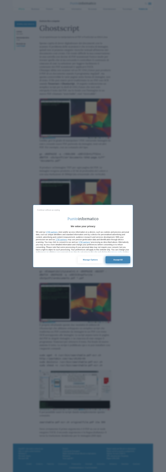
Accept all (118, 260)
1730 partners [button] (52, 232)
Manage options (90, 260)
